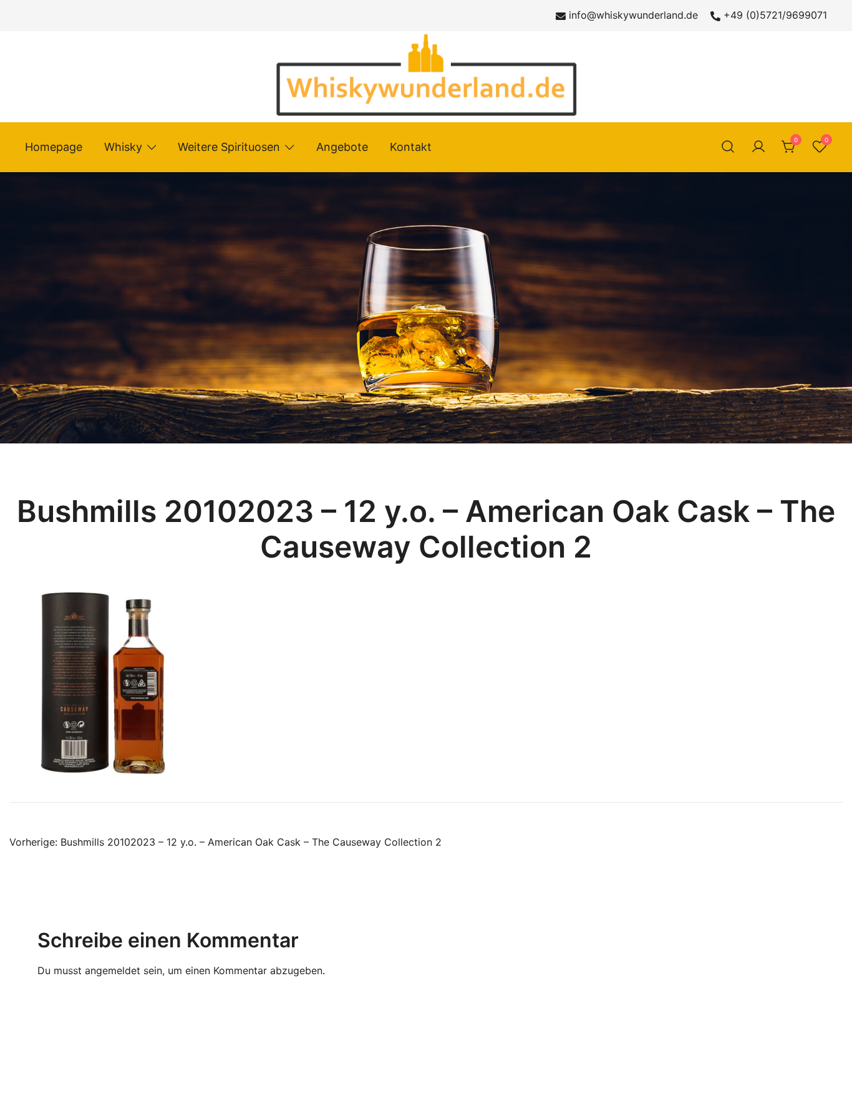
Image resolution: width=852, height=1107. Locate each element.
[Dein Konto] (758, 147)
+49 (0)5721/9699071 (775, 15)
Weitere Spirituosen (229, 146)
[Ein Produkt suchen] (727, 147)
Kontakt (411, 146)
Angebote (342, 146)
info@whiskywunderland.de (633, 15)
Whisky (123, 146)
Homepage (53, 146)
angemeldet (112, 970)
